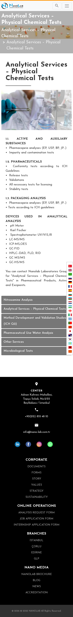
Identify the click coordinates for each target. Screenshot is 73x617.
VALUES (36, 485)
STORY (36, 478)
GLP (36, 558)
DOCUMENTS (36, 466)
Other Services (14, 342)
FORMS (36, 472)
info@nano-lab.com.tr (36, 432)
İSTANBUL (36, 540)
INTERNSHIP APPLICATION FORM (36, 525)
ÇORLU (36, 546)
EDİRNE (36, 552)
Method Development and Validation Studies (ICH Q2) (35, 321)
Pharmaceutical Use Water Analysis (28, 333)
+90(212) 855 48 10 (36, 416)
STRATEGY (36, 491)
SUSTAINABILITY (36, 497)
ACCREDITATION (36, 592)
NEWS (36, 586)
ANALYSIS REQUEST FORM (36, 512)
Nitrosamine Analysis (18, 300)
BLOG (36, 580)
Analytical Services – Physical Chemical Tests (28, 33)
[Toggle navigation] (67, 6)
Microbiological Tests (18, 351)
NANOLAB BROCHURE (36, 574)
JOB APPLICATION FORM (36, 518)
